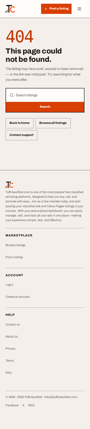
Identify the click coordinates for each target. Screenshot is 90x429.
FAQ (9, 372)
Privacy (11, 348)
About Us (12, 336)
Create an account (18, 296)
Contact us (13, 324)
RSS (31, 405)
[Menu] (79, 9)
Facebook (12, 405)
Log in (9, 284)
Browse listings (16, 245)
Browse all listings (53, 123)
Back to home (19, 123)
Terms (10, 360)
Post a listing (14, 257)
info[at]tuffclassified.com (60, 397)
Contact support (21, 135)
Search (45, 106)
